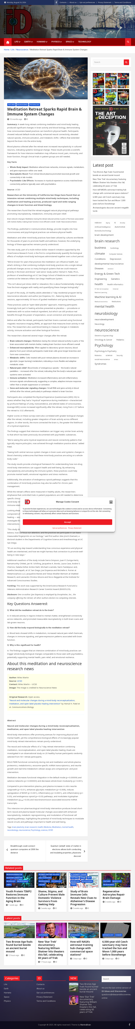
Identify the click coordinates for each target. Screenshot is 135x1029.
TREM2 (73, 885)
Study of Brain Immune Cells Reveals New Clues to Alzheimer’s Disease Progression (83, 898)
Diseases (99, 268)
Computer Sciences (115, 254)
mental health (67, 827)
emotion (111, 269)
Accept (67, 522)
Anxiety (122, 223)
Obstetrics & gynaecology (104, 336)
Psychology (34, 105)
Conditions (100, 258)
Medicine (47, 827)
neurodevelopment (104, 319)
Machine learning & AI (108, 297)
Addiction (98, 223)
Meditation (56, 827)
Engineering (101, 278)
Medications (116, 301)
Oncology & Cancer (103, 339)
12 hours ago (13, 955)
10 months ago (16, 119)
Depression (115, 259)
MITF (89, 878)
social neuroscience (102, 359)
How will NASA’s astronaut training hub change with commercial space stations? (81, 948)
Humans (41, 42)
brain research (31, 827)
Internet (115, 289)
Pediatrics (120, 340)
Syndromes (100, 363)
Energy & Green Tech (107, 273)
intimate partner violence (49, 874)
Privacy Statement (74, 528)
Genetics (115, 278)
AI (115, 222)
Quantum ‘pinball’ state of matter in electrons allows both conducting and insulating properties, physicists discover (65, 851)
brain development (104, 234)
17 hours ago (45, 962)
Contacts (63, 2)
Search (126, 62)
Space (69, 42)
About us (72, 2)
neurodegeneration (14, 874)
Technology (84, 42)
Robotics (98, 355)
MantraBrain (85, 1025)
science (44, 830)
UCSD (19, 681)
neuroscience (24, 830)
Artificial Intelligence (102, 227)
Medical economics (101, 302)
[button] (111, 502)
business (100, 247)
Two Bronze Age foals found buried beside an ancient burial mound (19, 946)
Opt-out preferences (59, 528)
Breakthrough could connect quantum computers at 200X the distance (25, 849)
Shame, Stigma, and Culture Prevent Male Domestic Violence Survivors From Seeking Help (51, 898)
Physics (55, 42)
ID (27, 119)
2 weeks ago (45, 908)
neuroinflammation (14, 878)
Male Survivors (45, 878)
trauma (42, 885)
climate (100, 253)
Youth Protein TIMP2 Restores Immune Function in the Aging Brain (19, 896)
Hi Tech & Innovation (102, 289)
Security (120, 355)
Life (16, 42)
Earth (27, 42)
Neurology (99, 324)
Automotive (120, 227)
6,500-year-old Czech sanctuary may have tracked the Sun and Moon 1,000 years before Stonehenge (109, 200)
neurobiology (12, 830)
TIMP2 (9, 885)
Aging (108, 223)
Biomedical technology (103, 231)
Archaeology (12, 935)
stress (116, 359)
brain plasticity (18, 827)
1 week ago (13, 905)
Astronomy (43, 935)
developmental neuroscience (109, 263)
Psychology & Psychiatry (105, 351)
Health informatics (115, 284)
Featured (11, 105)
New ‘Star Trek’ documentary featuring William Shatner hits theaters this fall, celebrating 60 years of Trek (109, 182)
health (40, 827)
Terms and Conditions (122, 2)
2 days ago (77, 959)
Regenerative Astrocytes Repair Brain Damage (114, 895)
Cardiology (114, 248)
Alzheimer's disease (79, 874)
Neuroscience (22, 105)
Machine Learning (101, 292)
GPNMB (83, 878)
